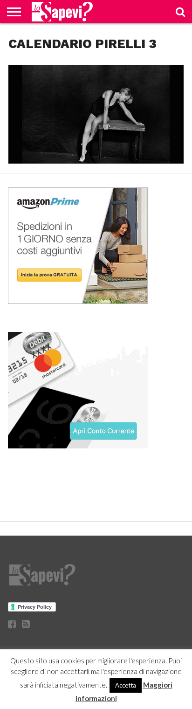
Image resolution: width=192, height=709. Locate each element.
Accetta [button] (125, 685)
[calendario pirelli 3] (96, 160)
